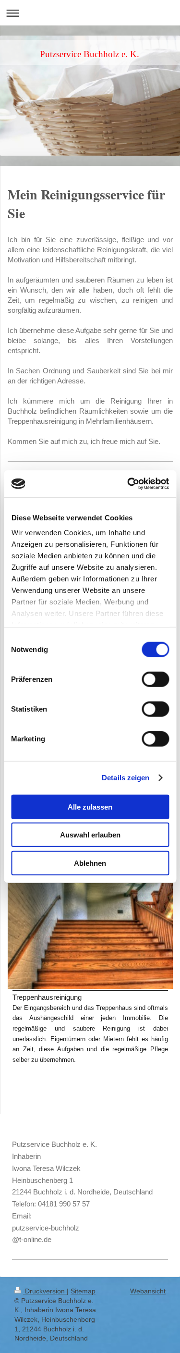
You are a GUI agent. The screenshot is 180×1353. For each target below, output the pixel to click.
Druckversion (45, 1291)
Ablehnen (90, 863)
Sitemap (83, 1291)
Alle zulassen (90, 806)
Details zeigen (125, 778)
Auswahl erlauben (90, 835)
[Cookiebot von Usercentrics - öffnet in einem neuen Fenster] (128, 484)
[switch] (155, 679)
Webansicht (148, 1291)
